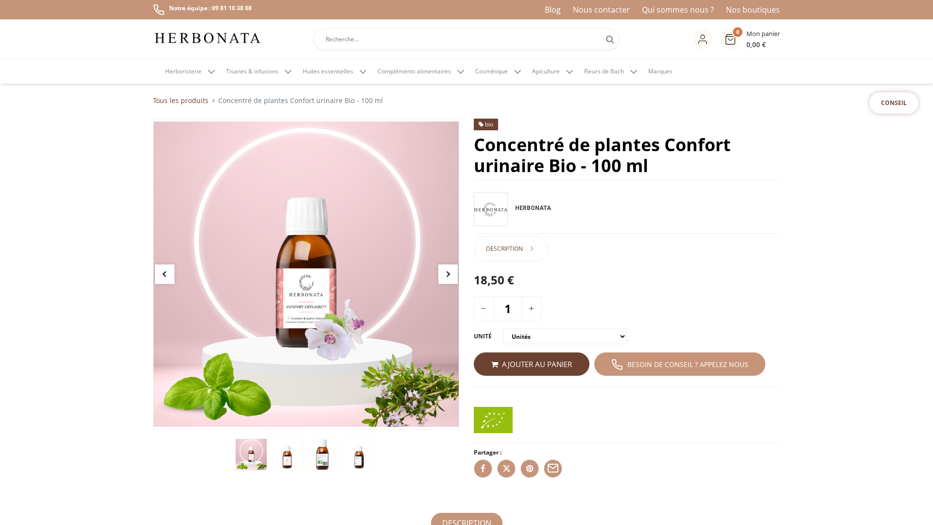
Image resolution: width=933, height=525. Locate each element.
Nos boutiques (753, 9)
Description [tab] (504, 249)
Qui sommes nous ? (678, 9)
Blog (553, 9)
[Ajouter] (531, 308)
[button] (750, 39)
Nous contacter (601, 9)
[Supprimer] (483, 308)
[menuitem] (660, 71)
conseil (894, 103)
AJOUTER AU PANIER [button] (537, 364)
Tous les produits (180, 100)
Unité (483, 336)
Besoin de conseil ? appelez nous (687, 364)
